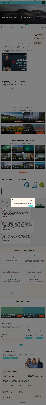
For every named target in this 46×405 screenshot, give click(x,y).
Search (39, 0)
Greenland (22, 380)
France (19, 380)
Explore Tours (24, 2)
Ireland (28, 380)
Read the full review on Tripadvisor (26, 218)
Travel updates (13, 387)
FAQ (8, 24)
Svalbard (19, 381)
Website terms (5, 392)
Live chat (20, 390)
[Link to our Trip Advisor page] (40, 396)
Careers (20, 391)
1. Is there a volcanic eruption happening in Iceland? (9, 88)
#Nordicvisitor (5, 376)
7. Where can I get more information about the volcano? (9, 99)
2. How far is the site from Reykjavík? (7, 90)
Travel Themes (11, 24)
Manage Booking (39, 2)
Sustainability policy (5, 391)
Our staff (4, 387)
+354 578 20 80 (28, 335)
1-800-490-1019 (35, 0)
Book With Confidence (9, 0)
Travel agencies (13, 392)
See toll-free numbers (29, 337)
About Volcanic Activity (4, 24)
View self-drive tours (17, 121)
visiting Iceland (19, 46)
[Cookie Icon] (12, 202)
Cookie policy (13, 390)
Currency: (43, 0)
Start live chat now (39, 337)
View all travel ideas (23, 172)
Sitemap (12, 391)
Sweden (22, 381)
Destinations (29, 2)
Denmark (14, 380)
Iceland (26, 380)
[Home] (6, 2)
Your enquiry (2, 336)
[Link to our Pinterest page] (13, 376)
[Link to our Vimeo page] (12, 376)
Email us (20, 386)
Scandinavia (12, 381)
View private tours (18, 132)
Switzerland (25, 381)
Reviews (20, 24)
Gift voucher (21, 387)
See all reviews (40, 207)
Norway (9, 381)
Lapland (6, 381)
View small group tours (39, 121)
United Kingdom (5, 382)
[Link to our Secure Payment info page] (36, 396)
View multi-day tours (40, 132)
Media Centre (21, 392)
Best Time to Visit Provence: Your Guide (35, 376)
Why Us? (23, 24)
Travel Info (34, 2)
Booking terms (13, 386)
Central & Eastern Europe (8, 380)
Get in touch (17, 396)
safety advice (6, 41)
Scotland (16, 381)
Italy (3, 381)
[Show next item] (45, 27)
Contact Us (43, 2)
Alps (3, 380)
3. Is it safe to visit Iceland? (5, 92)
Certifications (16, 24)
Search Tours (20, 2)
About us (4, 386)
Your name (2, 329)
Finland (17, 380)
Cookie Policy (16, 201)
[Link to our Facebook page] (9, 376)
